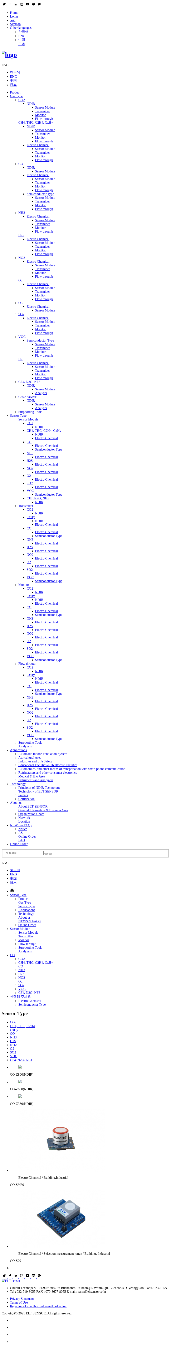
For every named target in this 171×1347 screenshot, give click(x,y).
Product (15, 92)
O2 (20, 280)
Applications (18, 750)
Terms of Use (19, 1302)
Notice (22, 829)
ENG (21, 36)
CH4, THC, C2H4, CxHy (35, 122)
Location (24, 821)
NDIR (31, 103)
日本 (21, 44)
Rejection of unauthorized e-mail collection (38, 1306)
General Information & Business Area (43, 810)
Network (24, 817)
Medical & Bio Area (31, 776)
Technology (18, 784)
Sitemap (15, 24)
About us (16, 802)
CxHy (31, 517)
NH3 (21, 212)
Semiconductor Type (40, 194)
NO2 (21, 258)
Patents (23, 795)
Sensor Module (45, 107)
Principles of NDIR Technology (39, 787)
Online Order (27, 836)
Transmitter (42, 111)
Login (14, 16)
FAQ (21, 840)
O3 (20, 303)
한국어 (23, 31)
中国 (21, 40)
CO (20, 164)
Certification (26, 799)
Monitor (40, 115)
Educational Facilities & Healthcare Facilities (47, 765)
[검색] (46, 854)
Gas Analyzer (27, 397)
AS (20, 832)
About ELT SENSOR (33, 806)
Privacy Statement (22, 1298)
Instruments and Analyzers (35, 780)
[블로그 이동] (89, 1327)
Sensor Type (18, 415)
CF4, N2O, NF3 (29, 382)
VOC (22, 336)
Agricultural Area (29, 757)
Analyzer (41, 393)
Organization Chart (31, 814)
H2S (21, 235)
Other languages (20, 27)
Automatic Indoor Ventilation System (42, 754)
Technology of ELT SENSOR (38, 791)
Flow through (44, 118)
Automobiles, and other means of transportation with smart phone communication (71, 769)
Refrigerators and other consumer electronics (47, 772)
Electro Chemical (38, 145)
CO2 (21, 100)
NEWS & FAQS (21, 825)
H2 (20, 359)
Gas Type (16, 96)
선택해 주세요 (20, 996)
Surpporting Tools (30, 412)
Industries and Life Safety (35, 761)
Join (12, 20)
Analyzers (25, 746)
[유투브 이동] (89, 1335)
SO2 (21, 314)
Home (14, 12)
